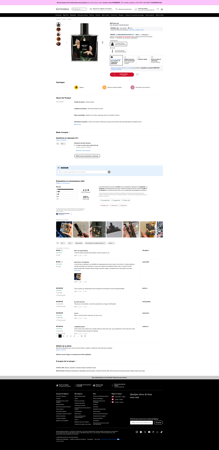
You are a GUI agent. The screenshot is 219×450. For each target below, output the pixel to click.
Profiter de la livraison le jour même (83, 424)
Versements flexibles (98, 418)
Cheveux (98, 15)
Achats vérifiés (78, 243)
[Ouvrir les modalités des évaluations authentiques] (71, 214)
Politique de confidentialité (62, 439)
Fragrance (58, 19)
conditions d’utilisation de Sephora (78, 439)
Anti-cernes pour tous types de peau (120, 371)
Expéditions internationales (99, 409)
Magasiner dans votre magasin (82, 422)
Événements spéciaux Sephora (63, 406)
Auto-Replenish (78, 411)
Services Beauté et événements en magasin (83, 408)
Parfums (91, 15)
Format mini (114, 15)
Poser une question (61, 140)
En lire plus (77, 270)
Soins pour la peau (83, 15)
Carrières (58, 398)
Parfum (69, 19)
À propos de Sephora (61, 396)
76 (81, 336)
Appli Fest (65, 15)
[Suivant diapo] (102, 42)
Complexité (131, 29)
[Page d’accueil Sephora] (62, 9)
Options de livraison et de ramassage (99, 401)
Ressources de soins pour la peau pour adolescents (101, 423)
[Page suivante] (85, 336)
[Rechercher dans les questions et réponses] (57, 143)
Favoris (76, 419)
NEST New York (114, 23)
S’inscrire (158, 422)
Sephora (67, 367)
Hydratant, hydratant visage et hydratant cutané (83, 367)
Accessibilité (96, 420)
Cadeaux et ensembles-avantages (134, 15)
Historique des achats (80, 403)
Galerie (76, 398)
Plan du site (97, 439)
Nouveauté (58, 15)
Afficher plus (77, 124)
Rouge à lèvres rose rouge (137, 371)
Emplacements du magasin (99, 416)
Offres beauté (78, 413)
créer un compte (127, 68)
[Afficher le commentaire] (64, 229)
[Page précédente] (56, 336)
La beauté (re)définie (61, 418)
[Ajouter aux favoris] (137, 74)
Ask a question (123, 28)
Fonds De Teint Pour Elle (102, 371)
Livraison (95, 404)
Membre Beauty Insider (80, 396)
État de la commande (79, 401)
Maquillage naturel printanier (87, 371)
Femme (64, 19)
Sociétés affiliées (60, 404)
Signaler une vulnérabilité (62, 420)
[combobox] (79, 9)
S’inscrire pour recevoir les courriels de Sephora (144, 419)
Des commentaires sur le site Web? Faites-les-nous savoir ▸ (109, 377)
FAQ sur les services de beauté (100, 413)
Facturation (95, 406)
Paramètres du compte (80, 405)
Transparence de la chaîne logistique (62, 401)
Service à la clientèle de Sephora (100, 396)
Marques (121, 15)
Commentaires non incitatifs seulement (94, 243)
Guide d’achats (96, 411)
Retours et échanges (98, 398)
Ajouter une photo (61, 350)
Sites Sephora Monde (61, 411)
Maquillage (73, 15)
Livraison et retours (116, 69)
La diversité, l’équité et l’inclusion (64, 413)
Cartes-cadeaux (149, 15)
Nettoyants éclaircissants (72, 371)
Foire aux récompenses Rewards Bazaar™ (80, 416)
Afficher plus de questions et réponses (87, 156)
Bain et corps (105, 15)
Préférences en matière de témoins (109, 439)
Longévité (137, 29)
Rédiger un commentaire (63, 183)
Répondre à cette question (83, 150)
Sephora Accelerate (60, 416)
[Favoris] (158, 9)
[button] (140, 34)
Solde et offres (159, 15)
